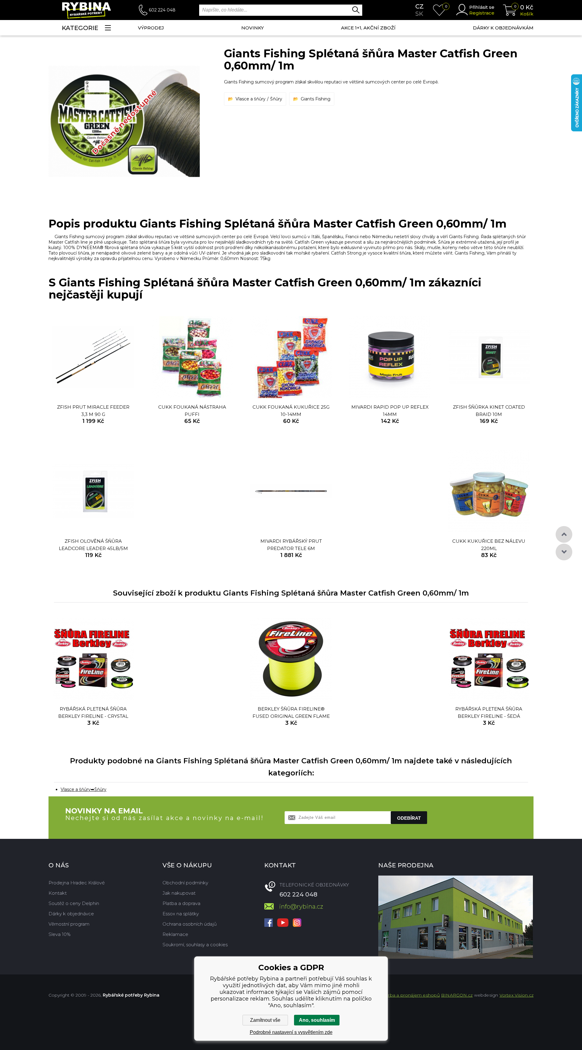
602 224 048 (162, 10)
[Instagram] (297, 923)
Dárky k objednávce (71, 914)
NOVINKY (252, 28)
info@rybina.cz (301, 906)
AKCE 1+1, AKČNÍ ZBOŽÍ (368, 28)
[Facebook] (268, 923)
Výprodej (151, 28)
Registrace (481, 13)
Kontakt (57, 893)
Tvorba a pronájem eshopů (410, 995)
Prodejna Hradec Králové (76, 883)
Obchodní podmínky (185, 883)
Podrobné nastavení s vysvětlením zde (291, 1032)
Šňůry (276, 99)
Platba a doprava (181, 903)
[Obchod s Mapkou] (455, 917)
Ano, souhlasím (317, 1020)
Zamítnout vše (265, 1020)
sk (419, 13)
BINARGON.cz (457, 995)
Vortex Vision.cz (517, 995)
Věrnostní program (68, 924)
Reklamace (175, 934)
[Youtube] (283, 923)
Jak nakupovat (179, 893)
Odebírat (409, 818)
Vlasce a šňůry (251, 99)
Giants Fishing (315, 99)
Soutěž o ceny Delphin (73, 903)
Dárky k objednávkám (503, 28)
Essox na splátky (180, 914)
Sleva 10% (59, 934)
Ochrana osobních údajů (189, 924)
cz (419, 6)
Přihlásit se (481, 7)
